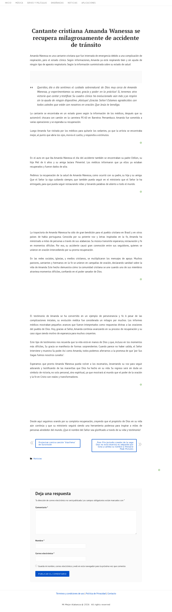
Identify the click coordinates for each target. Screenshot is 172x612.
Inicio (8, 2)
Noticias (72, 2)
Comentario (41, 507)
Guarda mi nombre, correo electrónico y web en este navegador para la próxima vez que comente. (82, 566)
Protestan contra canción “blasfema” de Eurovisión (57, 443)
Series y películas (37, 2)
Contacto (112, 593)
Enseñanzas (57, 2)
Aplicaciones (89, 2)
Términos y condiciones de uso (70, 593)
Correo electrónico (44, 553)
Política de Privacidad (96, 593)
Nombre (39, 540)
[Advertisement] (86, 77)
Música (19, 2)
